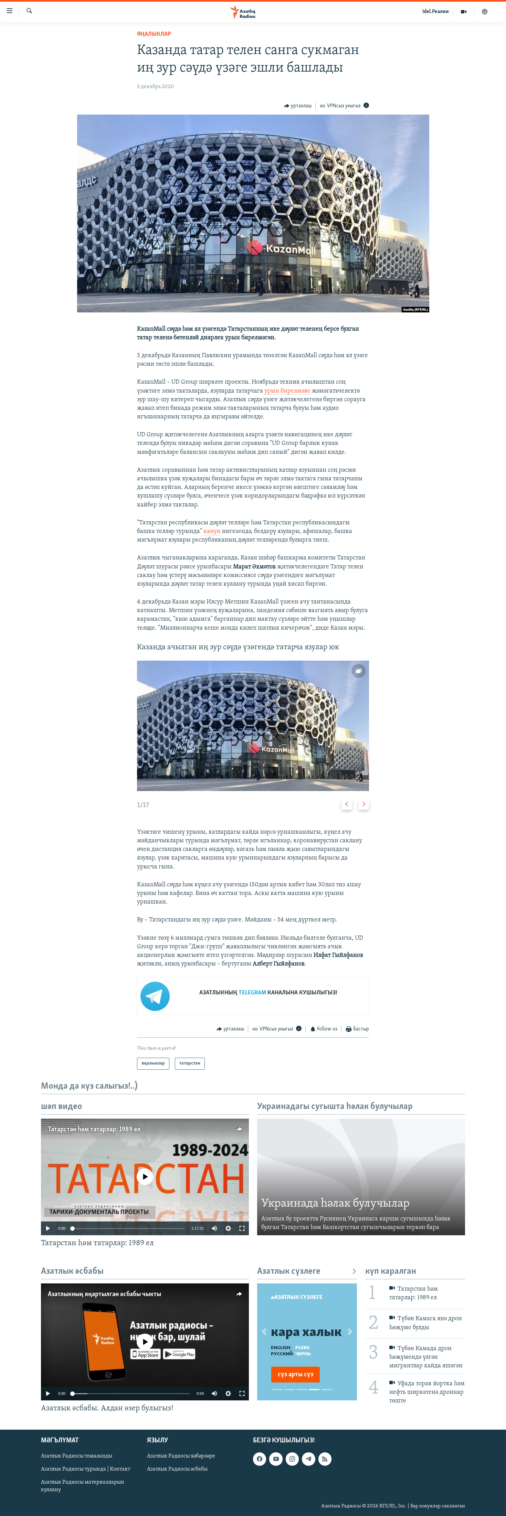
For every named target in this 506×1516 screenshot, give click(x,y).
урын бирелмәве (287, 391)
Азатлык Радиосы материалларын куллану (82, 1486)
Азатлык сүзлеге (288, 1271)
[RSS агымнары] (324, 1459)
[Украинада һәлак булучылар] (361, 1177)
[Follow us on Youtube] (275, 1459)
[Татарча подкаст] (484, 12)
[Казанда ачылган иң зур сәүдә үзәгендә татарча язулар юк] (253, 726)
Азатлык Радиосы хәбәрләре (181, 1456)
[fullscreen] (242, 1228)
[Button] (298, 106)
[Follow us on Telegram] (308, 1459)
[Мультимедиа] (463, 12)
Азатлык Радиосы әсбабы (177, 1469)
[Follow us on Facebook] (259, 1459)
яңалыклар (154, 34)
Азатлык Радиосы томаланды (76, 1456)
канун (212, 532)
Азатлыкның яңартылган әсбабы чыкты (104, 1294)
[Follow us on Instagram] (292, 1459)
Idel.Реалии (435, 11)
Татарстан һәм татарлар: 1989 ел (94, 1129)
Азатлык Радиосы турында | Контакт (85, 1469)
